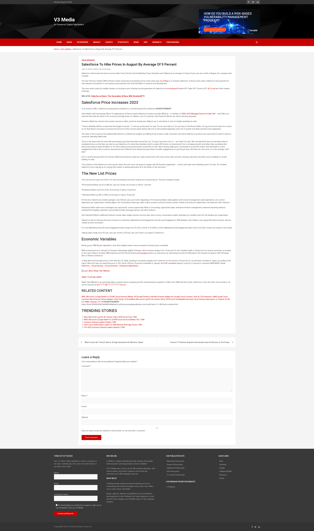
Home (59, 42)
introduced (172, 88)
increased (172, 263)
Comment (86, 366)
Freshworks (172, 42)
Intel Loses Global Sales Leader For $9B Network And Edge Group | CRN (113, 325)
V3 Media (64, 20)
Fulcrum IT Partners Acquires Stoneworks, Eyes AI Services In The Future (199, 342)
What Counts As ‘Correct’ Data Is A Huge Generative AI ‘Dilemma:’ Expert (114, 342)
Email (84, 406)
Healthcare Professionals (176, 468)
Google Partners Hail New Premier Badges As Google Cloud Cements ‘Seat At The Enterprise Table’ (177, 297)
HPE (145, 42)
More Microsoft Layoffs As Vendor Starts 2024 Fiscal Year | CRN (110, 317)
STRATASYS (123, 42)
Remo (136, 42)
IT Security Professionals (176, 475)
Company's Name (61, 494)
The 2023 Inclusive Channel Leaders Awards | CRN (104, 327)
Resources (223, 475)
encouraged (142, 253)
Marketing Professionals (175, 461)
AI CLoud (211, 88)
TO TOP (100, 302)
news (69, 42)
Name (85, 396)
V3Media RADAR (225, 471)
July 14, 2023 (87, 69)
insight (97, 42)
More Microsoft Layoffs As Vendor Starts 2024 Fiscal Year (155, 299)
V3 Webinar (171, 487)
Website (85, 417)
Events (109, 42)
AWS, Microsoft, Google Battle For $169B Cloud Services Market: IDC (109, 297)
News (221, 461)
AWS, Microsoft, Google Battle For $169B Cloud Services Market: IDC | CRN (114, 319)
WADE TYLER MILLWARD (92, 277)
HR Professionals (173, 471)
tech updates (88, 60)
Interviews (223, 464)
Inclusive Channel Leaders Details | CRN (100, 322)
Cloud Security (98, 266)
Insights (222, 468)
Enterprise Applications (129, 266)
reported (106, 245)
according (164, 81)
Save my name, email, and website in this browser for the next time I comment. (113, 431)
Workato (157, 42)
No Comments (105, 69)
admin (95, 69)
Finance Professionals (175, 464)
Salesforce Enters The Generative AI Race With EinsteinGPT (117, 96)
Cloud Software (111, 266)
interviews (82, 42)
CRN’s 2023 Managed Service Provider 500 (198, 114)
